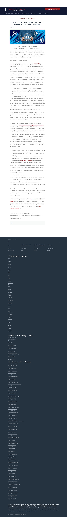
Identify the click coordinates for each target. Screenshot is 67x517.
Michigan (9, 287)
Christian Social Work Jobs (12, 353)
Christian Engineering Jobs (12, 399)
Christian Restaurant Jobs (12, 471)
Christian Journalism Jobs (12, 454)
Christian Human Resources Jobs (13, 424)
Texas (9, 320)
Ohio (9, 308)
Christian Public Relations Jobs (13, 462)
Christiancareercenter (17, 514)
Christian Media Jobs (11, 446)
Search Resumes (24, 248)
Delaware (9, 267)
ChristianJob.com (32, 507)
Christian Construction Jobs (12, 385)
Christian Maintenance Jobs (12, 429)
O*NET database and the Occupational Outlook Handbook (31, 125)
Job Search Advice (32, 18)
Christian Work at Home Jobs (13, 496)
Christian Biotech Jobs (11, 374)
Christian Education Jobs (12, 398)
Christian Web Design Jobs (12, 495)
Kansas (9, 278)
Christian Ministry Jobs (11, 339)
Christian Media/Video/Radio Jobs (13, 354)
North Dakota (10, 297)
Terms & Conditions (11, 250)
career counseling (26, 508)
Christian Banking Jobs (12, 373)
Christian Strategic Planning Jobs (13, 479)
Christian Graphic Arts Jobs (12, 415)
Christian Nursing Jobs (11, 456)
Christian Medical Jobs (11, 448)
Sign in (22, 250)
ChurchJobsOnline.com (40, 507)
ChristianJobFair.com (49, 507)
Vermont (9, 325)
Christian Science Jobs (12, 476)
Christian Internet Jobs (11, 432)
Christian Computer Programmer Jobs (14, 384)
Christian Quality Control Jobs (13, 465)
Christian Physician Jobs (12, 459)
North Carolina (10, 295)
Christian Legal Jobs (11, 440)
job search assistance (43, 508)
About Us (9, 248)
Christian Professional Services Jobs (14, 460)
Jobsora (48, 250)
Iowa (9, 273)
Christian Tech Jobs (11, 356)
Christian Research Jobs (12, 470)
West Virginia (10, 330)
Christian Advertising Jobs (12, 366)
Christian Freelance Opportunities (13, 407)
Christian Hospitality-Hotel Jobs (13, 420)
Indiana (9, 276)
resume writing (37, 508)
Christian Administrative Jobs (13, 363)
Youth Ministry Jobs (11, 359)
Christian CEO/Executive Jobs (13, 377)
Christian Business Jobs (12, 410)
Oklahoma (9, 309)
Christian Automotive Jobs (12, 371)
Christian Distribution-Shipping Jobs (14, 396)
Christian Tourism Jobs (12, 482)
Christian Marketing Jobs (12, 445)
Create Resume (37, 248)
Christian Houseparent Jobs (12, 426)
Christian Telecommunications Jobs (14, 484)
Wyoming (9, 331)
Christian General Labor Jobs (13, 412)
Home (9, 245)
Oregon (9, 311)
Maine (9, 286)
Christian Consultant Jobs (12, 387)
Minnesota (9, 289)
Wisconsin (9, 328)
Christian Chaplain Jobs (12, 379)
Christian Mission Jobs (11, 451)
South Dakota (10, 317)
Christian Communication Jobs (13, 382)
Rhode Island (10, 314)
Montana (9, 294)
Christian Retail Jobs (11, 473)
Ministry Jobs (10, 449)
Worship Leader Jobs (11, 357)
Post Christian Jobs (24, 246)
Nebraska (9, 298)
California (9, 262)
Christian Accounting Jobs (12, 365)
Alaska (9, 258)
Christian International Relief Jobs (13, 437)
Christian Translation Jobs (12, 487)
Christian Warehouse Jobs (12, 493)
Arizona (9, 261)
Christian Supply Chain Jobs (12, 481)
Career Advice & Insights (24, 18)
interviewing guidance (52, 508)
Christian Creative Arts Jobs (12, 390)
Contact (9, 246)
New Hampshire (10, 300)
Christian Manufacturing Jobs (13, 443)
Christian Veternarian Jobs (12, 490)
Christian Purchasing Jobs (12, 435)
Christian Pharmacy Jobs (12, 457)
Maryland (9, 284)
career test (32, 508)
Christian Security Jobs (12, 438)
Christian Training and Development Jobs (15, 485)
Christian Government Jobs (12, 413)
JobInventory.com (50, 248)
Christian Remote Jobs (12, 498)
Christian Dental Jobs (11, 393)
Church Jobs (10, 342)
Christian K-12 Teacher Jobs (12, 434)
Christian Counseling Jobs (12, 388)
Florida (9, 269)
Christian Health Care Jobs (12, 418)
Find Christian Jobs (37, 246)
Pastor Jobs (10, 343)
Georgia (9, 270)
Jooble (48, 246)
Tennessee (10, 319)
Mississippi (10, 292)
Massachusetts (10, 283)
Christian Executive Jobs (12, 402)
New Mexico (10, 303)
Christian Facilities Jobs (12, 348)
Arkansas (9, 259)
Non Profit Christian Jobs (12, 337)
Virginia (9, 323)
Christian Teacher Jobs (12, 345)
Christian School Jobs (11, 351)
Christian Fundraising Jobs (12, 409)
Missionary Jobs (10, 340)
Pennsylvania (10, 312)
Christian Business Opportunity (13, 376)
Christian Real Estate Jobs (12, 468)
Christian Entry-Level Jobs (12, 401)
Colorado (9, 264)
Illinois (9, 275)
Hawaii (9, 272)
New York (9, 306)
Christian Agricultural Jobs (12, 368)
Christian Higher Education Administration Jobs (16, 421)
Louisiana (9, 281)
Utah (9, 322)
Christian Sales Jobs (11, 474)
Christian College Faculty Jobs (13, 423)
